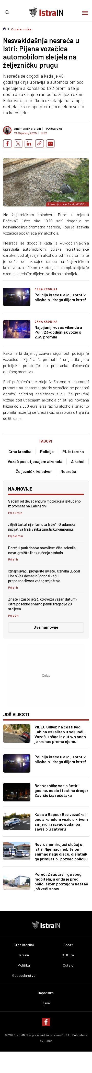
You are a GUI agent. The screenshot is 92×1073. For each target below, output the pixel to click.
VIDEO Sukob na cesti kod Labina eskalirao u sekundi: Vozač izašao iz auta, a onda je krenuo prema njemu (60, 734)
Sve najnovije (45, 627)
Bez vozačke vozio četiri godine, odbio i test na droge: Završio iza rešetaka (61, 790)
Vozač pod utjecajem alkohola (35, 461)
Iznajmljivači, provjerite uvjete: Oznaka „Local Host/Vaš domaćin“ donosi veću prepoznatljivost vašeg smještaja (44, 576)
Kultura (68, 955)
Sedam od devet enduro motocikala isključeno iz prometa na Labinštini (44, 503)
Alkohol (77, 461)
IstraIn (24, 955)
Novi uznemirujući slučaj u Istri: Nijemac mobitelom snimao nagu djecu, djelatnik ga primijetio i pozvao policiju (61, 851)
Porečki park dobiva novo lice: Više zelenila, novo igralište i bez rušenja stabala (42, 550)
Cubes (47, 1040)
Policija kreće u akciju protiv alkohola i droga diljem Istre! (60, 297)
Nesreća (68, 471)
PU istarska (73, 451)
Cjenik (46, 1003)
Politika (24, 965)
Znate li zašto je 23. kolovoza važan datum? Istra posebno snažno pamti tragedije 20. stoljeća (42, 604)
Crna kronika (21, 29)
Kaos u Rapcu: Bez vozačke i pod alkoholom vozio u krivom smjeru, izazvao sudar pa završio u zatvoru (61, 821)
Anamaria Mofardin (27, 128)
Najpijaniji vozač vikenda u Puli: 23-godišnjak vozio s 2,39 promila (58, 332)
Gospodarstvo (24, 975)
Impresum (46, 993)
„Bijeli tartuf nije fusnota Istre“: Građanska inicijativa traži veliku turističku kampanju (41, 526)
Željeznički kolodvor (34, 471)
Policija (47, 451)
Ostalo (68, 965)
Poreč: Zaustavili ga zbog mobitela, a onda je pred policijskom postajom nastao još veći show (61, 881)
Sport (68, 945)
